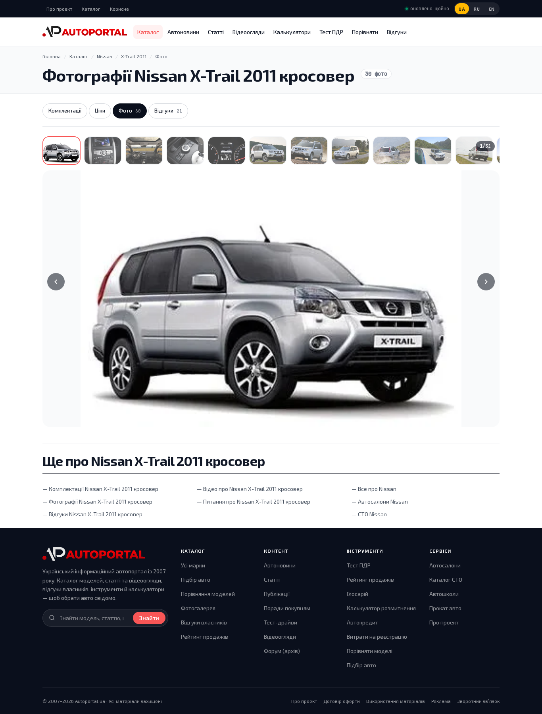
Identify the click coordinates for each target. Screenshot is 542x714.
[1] (61, 150)
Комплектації (64, 110)
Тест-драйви (280, 622)
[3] (144, 150)
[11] (474, 150)
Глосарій (357, 593)
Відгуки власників (204, 622)
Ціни (100, 110)
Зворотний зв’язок (478, 701)
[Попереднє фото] (56, 281)
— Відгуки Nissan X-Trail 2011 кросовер (92, 514)
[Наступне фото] (486, 281)
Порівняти (365, 32)
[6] (268, 150)
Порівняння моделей (208, 593)
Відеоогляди (249, 32)
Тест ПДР (331, 32)
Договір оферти (341, 701)
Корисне (119, 8)
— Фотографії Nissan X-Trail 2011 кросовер (97, 501)
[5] (227, 150)
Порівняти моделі (369, 650)
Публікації (277, 593)
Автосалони (445, 565)
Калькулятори (292, 32)
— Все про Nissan (374, 488)
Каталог (91, 8)
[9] (392, 150)
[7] (309, 150)
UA (462, 8)
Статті (216, 32)
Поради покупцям (287, 608)
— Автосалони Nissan (380, 501)
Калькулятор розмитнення (381, 608)
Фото (130, 110)
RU (477, 8)
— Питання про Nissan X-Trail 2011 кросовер (253, 501)
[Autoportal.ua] (84, 31)
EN (492, 8)
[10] (433, 150)
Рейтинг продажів (204, 636)
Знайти (149, 618)
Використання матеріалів (395, 701)
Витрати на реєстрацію (377, 636)
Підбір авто (195, 579)
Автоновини (183, 32)
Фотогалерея (198, 608)
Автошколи (444, 593)
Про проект (59, 8)
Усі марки (193, 565)
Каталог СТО (445, 579)
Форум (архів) (282, 650)
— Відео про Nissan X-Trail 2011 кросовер (250, 488)
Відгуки (397, 32)
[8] (350, 150)
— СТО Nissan (369, 514)
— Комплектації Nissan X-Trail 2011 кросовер (100, 488)
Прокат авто (445, 608)
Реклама (441, 701)
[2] (103, 150)
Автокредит (362, 622)
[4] (185, 150)
